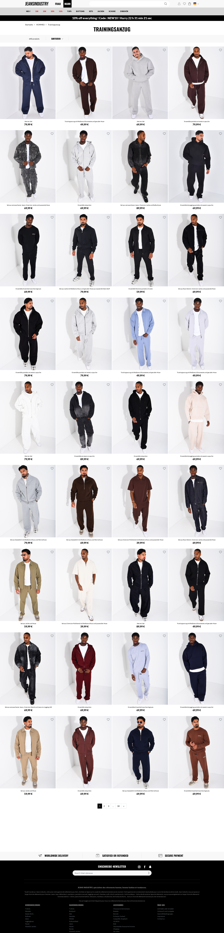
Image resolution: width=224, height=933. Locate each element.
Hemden (28, 911)
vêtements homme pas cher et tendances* (152, 897)
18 (118, 806)
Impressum (161, 916)
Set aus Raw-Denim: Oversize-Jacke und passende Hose (196, 289)
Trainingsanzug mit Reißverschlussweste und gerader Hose (84, 121)
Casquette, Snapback (120, 919)
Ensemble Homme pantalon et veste (141, 289)
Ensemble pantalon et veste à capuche (196, 121)
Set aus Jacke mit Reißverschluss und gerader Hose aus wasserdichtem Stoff (84, 289)
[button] (189, 3)
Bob (114, 924)
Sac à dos (116, 931)
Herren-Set (28, 121)
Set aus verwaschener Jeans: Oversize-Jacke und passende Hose (28, 205)
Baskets (115, 911)
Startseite (29, 25)
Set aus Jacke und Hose (28, 623)
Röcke (71, 929)
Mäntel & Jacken (30, 926)
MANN (67, 4)
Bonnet (115, 914)
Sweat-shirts (29, 914)
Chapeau (116, 929)
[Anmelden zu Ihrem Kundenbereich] (179, 3)
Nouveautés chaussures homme (124, 926)
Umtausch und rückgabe (165, 911)
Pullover (28, 916)
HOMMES (40, 25)
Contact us (161, 919)
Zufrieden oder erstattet (165, 909)
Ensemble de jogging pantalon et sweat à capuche (196, 205)
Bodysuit (72, 911)
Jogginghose (29, 921)
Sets (70, 914)
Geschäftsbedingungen (165, 914)
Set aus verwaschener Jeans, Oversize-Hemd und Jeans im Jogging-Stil (28, 707)
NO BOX (116, 921)
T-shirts (27, 909)
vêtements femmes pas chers (120, 901)
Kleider (71, 919)
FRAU (58, 4)
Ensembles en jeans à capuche (84, 456)
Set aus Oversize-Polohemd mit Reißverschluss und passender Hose (140, 540)
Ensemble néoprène (84, 205)
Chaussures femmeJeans (121, 909)
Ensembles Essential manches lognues (28, 289)
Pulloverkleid (73, 921)
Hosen (27, 924)
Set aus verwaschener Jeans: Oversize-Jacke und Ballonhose (140, 205)
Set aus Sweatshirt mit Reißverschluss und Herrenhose (28, 540)
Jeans (27, 919)
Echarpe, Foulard (119, 916)
